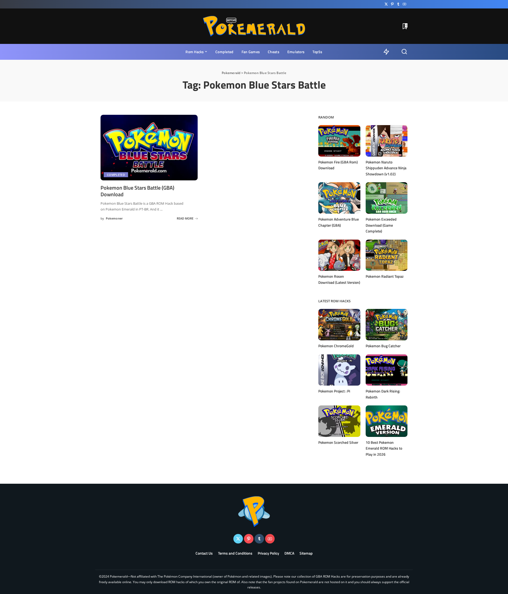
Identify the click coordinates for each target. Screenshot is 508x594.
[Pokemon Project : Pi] (339, 370)
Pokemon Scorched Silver (338, 442)
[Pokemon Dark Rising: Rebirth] (386, 370)
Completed (116, 175)
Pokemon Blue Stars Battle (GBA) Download (137, 191)
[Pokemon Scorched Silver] (339, 421)
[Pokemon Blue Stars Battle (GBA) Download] (149, 147)
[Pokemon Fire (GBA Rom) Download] (339, 141)
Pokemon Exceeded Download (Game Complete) (381, 225)
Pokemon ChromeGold (336, 346)
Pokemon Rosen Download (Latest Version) (339, 279)
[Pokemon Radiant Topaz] (386, 255)
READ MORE (185, 218)
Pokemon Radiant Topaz (384, 276)
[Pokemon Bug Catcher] (386, 324)
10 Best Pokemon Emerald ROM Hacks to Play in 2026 (384, 448)
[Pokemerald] (254, 26)
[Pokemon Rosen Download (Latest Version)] (339, 255)
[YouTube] (404, 4)
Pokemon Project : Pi (334, 391)
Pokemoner (114, 218)
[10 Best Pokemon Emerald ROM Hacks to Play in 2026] (386, 421)
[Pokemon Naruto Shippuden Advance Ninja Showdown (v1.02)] (386, 141)
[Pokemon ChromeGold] (339, 324)
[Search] (404, 52)
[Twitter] (386, 4)
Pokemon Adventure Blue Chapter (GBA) (338, 222)
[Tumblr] (398, 4)
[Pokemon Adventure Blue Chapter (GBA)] (339, 198)
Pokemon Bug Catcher (383, 346)
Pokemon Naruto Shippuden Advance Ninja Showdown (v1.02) (386, 168)
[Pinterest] (392, 4)
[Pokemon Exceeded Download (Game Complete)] (386, 198)
